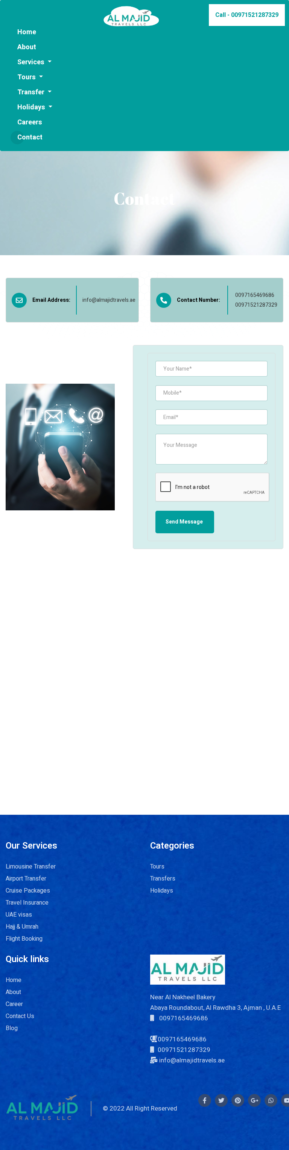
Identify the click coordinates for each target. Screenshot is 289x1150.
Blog (12, 1028)
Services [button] (31, 62)
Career (14, 1004)
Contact (30, 137)
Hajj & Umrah (22, 926)
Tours (157, 866)
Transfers (162, 878)
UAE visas (19, 914)
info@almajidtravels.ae (108, 300)
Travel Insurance (27, 902)
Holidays (161, 890)
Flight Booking (24, 938)
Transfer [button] (31, 92)
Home (26, 32)
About (13, 992)
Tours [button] (27, 77)
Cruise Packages (28, 890)
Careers (29, 122)
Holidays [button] (32, 107)
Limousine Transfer (31, 866)
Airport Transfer (26, 878)
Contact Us (20, 1016)
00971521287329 (256, 305)
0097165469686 (254, 295)
